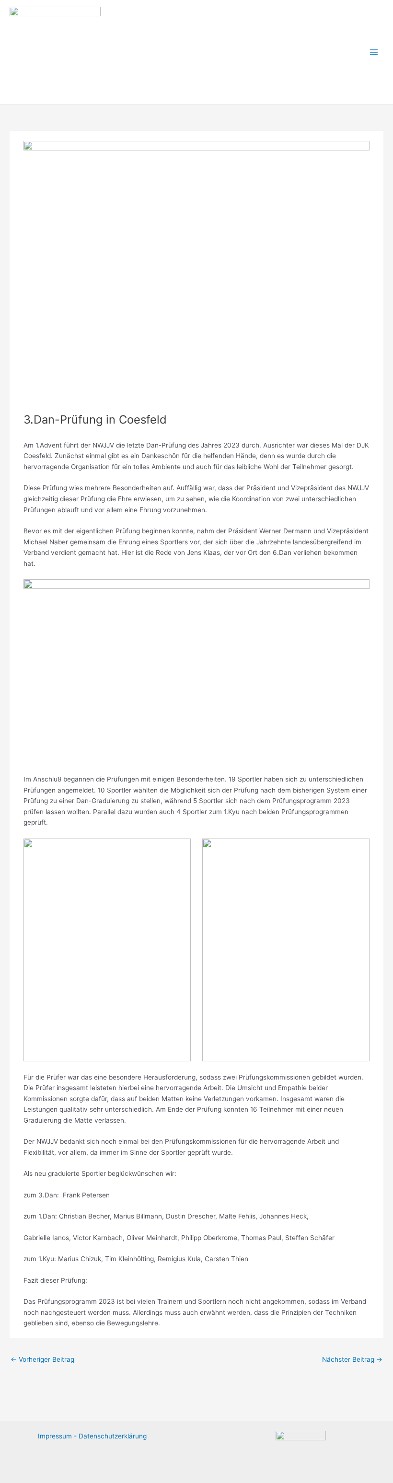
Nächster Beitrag (352, 1359)
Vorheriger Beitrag (42, 1359)
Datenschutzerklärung (113, 1436)
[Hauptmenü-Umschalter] (374, 52)
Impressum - (58, 1436)
